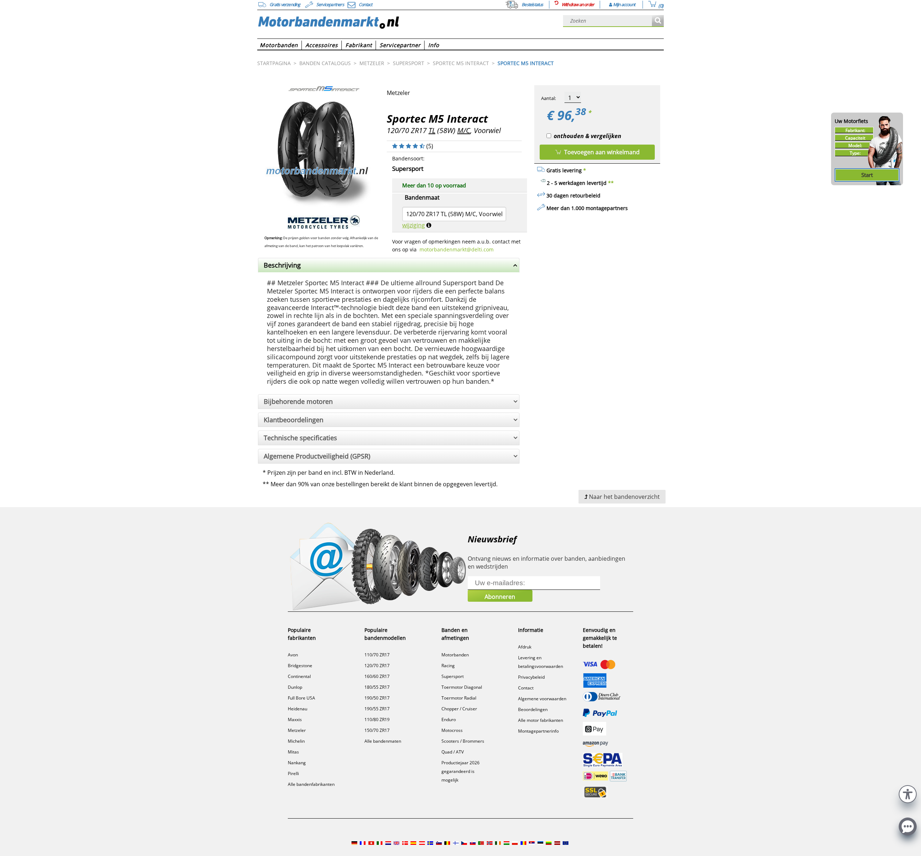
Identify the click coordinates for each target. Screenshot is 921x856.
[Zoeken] (658, 21)
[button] (908, 793)
